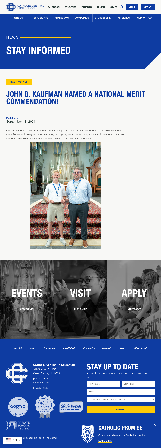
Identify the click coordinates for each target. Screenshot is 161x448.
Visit (132, 7)
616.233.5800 (43, 378)
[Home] (25, 7)
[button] (41, 18)
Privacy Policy (40, 387)
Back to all (19, 82)
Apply (148, 7)
